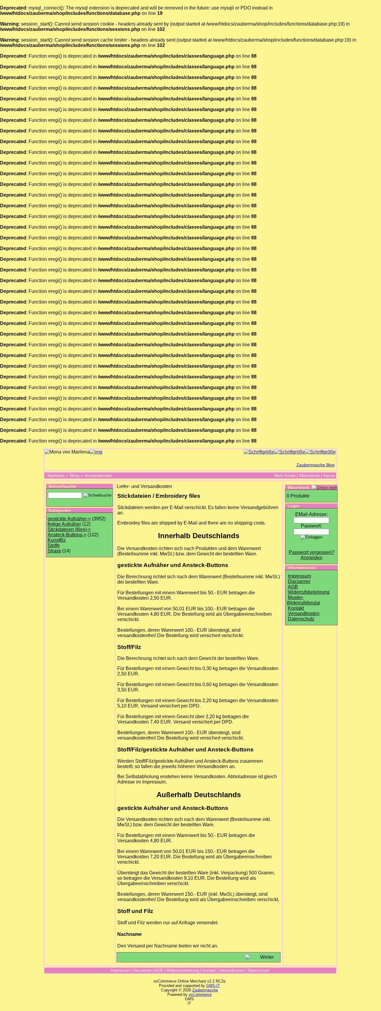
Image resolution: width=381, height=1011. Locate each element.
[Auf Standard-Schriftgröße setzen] (289, 451)
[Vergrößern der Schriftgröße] (259, 451)
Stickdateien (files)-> (69, 529)
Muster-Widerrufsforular (303, 600)
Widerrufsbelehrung (309, 592)
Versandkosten (98, 475)
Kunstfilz (57, 540)
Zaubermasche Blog (315, 464)
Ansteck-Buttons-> (67, 534)
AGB (293, 586)
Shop (74, 475)
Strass (54, 550)
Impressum (299, 576)
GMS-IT (213, 985)
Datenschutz (301, 618)
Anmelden (311, 557)
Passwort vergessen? (311, 552)
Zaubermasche (205, 990)
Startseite (56, 475)
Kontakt (296, 608)
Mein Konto (285, 475)
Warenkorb (309, 475)
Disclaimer (299, 581)
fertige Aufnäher (64, 524)
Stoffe (54, 545)
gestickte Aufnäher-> (69, 518)
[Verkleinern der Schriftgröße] (320, 451)
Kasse (329, 475)
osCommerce (200, 994)
